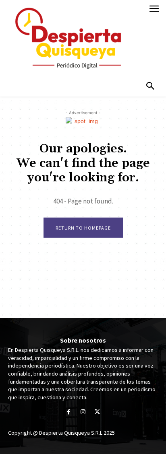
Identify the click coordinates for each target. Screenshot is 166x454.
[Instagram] (83, 412)
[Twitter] (97, 412)
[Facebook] (69, 412)
